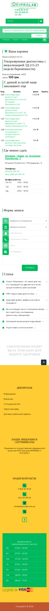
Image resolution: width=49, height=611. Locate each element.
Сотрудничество (12, 404)
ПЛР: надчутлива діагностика (20, 294)
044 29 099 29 (21, 12)
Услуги (15, 40)
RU (20, 15)
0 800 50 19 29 (21, 10)
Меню (10, 21)
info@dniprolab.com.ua (24, 507)
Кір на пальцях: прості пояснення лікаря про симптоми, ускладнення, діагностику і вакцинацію (25, 312)
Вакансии (8, 399)
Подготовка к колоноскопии (19, 328)
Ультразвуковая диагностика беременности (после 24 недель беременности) (15, 99)
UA (16, 15)
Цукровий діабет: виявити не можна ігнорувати (23, 301)
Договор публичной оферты (17, 414)
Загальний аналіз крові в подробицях (23, 322)
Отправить (30, 268)
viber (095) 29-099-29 (14, 175)
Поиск (39, 36)
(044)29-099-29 (12, 172)
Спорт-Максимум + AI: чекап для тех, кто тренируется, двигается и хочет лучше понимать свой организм (23, 285)
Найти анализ (44, 39)
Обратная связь (11, 409)
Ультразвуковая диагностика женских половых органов (15, 143)
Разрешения (9, 394)
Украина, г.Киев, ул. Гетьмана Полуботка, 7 (22, 157)
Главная (6, 40)
